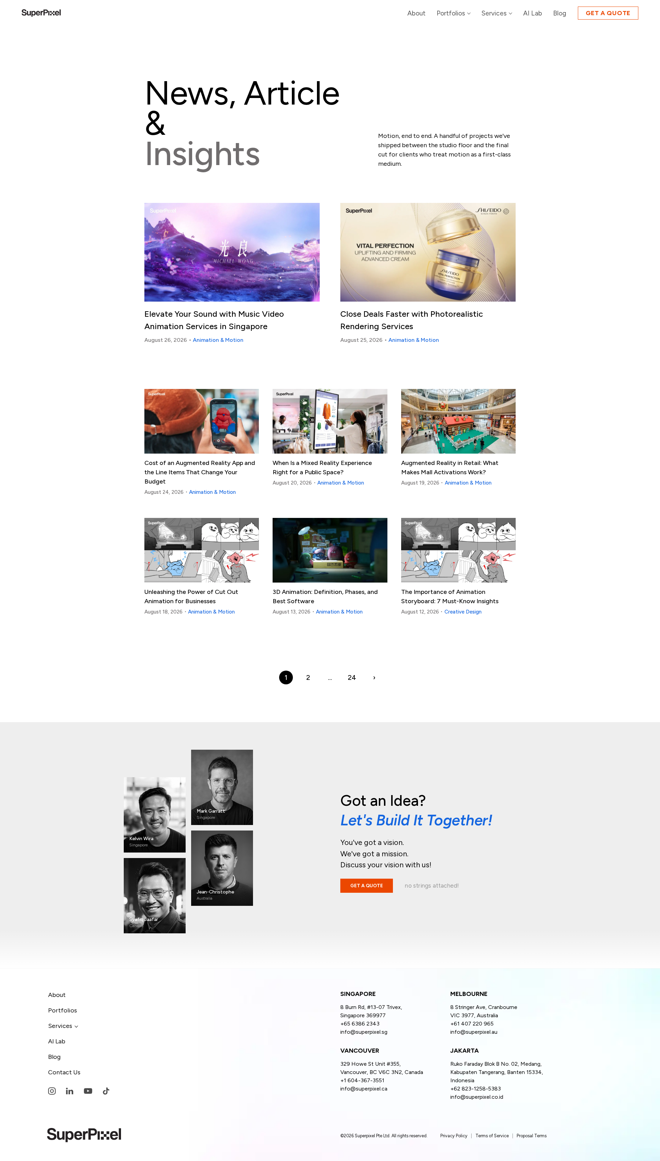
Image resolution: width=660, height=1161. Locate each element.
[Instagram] (52, 1091)
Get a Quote (608, 13)
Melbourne (468, 994)
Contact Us (64, 1072)
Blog (54, 1057)
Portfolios (62, 1010)
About (57, 995)
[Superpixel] (41, 13)
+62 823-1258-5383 (475, 1088)
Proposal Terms (532, 1135)
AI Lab (56, 1041)
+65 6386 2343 (360, 1023)
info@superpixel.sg (363, 1032)
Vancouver (359, 1050)
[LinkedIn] (69, 1091)
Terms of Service (492, 1135)
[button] (497, 13)
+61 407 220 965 (472, 1023)
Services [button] (60, 1026)
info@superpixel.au (473, 1032)
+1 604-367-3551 (362, 1080)
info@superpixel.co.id (476, 1097)
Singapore (358, 994)
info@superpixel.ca (363, 1088)
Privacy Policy (454, 1135)
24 (352, 677)
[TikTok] (106, 1091)
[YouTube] (88, 1091)
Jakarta (464, 1050)
